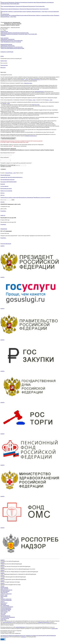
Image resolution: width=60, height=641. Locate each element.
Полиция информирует (5, 608)
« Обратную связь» (28, 83)
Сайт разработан (4, 636)
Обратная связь (4, 11)
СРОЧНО (2, 202)
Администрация (4, 2)
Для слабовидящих (4, 14)
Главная (7, 172)
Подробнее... (3, 211)
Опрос (46, 11)
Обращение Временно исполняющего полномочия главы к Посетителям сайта (18, 34)
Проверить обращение (31, 11)
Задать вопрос (22, 11)
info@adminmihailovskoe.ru (31, 135)
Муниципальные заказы (6, 188)
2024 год (2, 193)
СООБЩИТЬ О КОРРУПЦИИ (6, 51)
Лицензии (2, 614)
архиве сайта (55, 628)
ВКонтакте (3, 67)
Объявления (3, 604)
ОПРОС (2, 56)
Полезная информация (5, 243)
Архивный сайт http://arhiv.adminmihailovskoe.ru (11, 177)
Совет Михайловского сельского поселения (10, 41)
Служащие (3, 35)
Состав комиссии (4, 186)
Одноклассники (4, 65)
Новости (2, 601)
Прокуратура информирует (6, 606)
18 (1, 12)
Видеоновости (3, 602)
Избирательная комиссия (6, 9)
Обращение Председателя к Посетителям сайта (33, 6)
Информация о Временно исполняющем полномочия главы (22, 2)
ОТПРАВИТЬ (3, 169)
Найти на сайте (4, 612)
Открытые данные (4, 618)
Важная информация (5, 175)
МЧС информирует (4, 605)
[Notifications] (0, 1)
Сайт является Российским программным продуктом (12, 635)
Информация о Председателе (15, 6)
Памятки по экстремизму (6, 190)
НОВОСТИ (2, 215)
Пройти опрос (3, 60)
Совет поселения (4, 6)
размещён (23, 636)
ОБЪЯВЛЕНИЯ (3, 229)
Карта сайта (3, 613)
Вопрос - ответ (40, 11)
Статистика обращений (53, 11)
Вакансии (2, 184)
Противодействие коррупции (7, 179)
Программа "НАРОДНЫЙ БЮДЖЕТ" (8, 181)
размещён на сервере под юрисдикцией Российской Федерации (41, 635)
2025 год (2, 195)
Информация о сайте (5, 610)
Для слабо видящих (4, 591)
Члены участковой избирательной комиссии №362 (12, 48)
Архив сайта (3, 619)
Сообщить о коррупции (13, 11)
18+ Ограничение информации (7, 617)
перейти (2, 246)
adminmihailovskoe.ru (36, 79)
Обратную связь (36, 104)
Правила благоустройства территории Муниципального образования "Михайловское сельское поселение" (25, 197)
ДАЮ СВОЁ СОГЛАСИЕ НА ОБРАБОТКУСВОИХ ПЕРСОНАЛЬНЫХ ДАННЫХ (8, 138)
